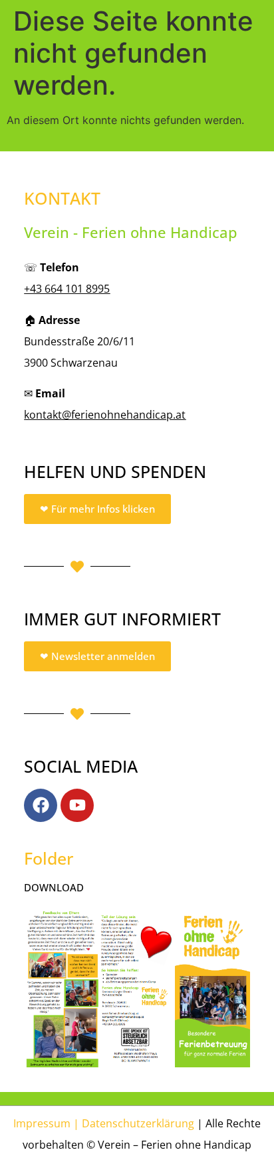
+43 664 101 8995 (67, 288)
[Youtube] (77, 805)
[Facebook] (40, 805)
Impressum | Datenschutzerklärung (103, 1123)
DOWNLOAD (54, 887)
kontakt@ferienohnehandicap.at (105, 414)
